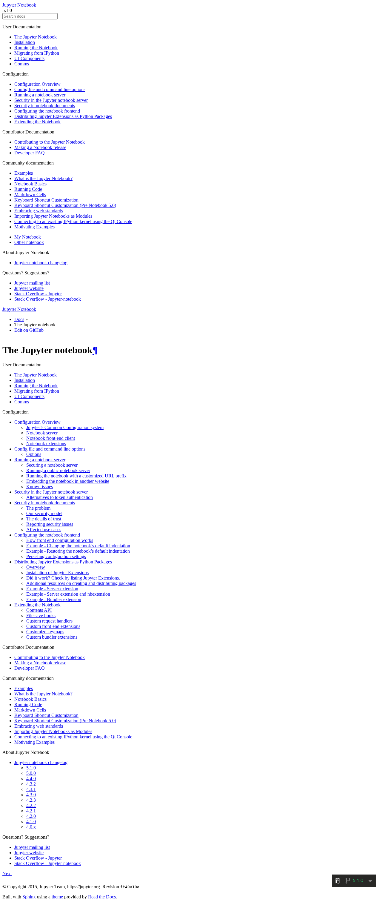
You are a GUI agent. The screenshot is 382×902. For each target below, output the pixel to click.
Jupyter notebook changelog (40, 262)
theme (57, 896)
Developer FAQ (29, 152)
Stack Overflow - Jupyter (38, 293)
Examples (23, 173)
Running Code (28, 189)
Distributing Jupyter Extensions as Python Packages (63, 116)
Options (33, 454)
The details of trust (43, 518)
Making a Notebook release (40, 147)
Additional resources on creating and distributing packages (81, 583)
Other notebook (29, 242)
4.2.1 (31, 810)
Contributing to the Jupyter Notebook (49, 142)
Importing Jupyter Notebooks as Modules (53, 216)
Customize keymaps (45, 631)
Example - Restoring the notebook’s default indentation (78, 551)
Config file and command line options (49, 89)
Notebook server (42, 432)
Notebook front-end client (50, 438)
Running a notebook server (39, 94)
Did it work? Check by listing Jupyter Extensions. (73, 577)
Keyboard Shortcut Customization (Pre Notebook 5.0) (65, 205)
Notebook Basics (30, 183)
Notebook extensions (46, 443)
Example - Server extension (52, 588)
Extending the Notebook (37, 121)
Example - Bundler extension (53, 599)
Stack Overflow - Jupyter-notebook (47, 299)
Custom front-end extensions (53, 626)
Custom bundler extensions (51, 637)
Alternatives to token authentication (59, 497)
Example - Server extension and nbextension (68, 594)
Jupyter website (29, 288)
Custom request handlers (49, 620)
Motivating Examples (34, 226)
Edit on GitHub (29, 330)
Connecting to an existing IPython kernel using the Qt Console (73, 221)
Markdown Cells (30, 194)
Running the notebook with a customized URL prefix (76, 475)
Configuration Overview (37, 84)
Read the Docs (102, 896)
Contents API (39, 610)
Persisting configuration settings (56, 556)
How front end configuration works (59, 540)
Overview (35, 567)
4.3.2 (31, 783)
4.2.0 (31, 816)
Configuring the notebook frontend (47, 110)
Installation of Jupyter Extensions (57, 572)
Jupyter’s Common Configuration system (65, 427)
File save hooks (41, 615)
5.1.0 (31, 767)
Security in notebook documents (44, 105)
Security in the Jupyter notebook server (51, 100)
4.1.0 (31, 821)
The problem (38, 508)
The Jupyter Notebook (35, 36)
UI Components (29, 58)
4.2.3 (31, 800)
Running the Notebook (36, 47)
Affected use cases (43, 529)
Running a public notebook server (58, 470)
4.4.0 (31, 778)
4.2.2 (31, 805)
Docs (19, 319)
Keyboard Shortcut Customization (46, 199)
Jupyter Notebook (19, 4)
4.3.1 (31, 789)
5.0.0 (31, 773)
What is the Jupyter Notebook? (43, 178)
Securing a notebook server (52, 465)
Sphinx (29, 896)
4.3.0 (31, 794)
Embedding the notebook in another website (67, 481)
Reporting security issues (49, 524)
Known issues (39, 486)
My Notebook (27, 236)
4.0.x (31, 826)
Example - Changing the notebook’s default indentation (78, 545)
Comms (21, 63)
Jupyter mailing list (32, 282)
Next (7, 873)
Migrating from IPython (36, 53)
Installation (24, 42)
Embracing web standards (38, 210)
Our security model (44, 513)
